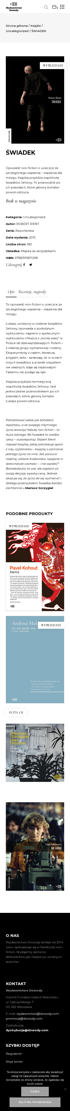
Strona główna (17, 26)
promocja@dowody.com (24, 1018)
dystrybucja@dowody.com (27, 1030)
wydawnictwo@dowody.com (38, 1014)
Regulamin (14, 1053)
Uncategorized (17, 31)
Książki (36, 26)
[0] (54, 7)
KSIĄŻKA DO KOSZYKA (35, 772)
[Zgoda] (65, 1089)
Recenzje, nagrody (32, 291)
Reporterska (24, 230)
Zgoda (35, 1091)
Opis (11, 291)
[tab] (11, 292)
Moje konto (14, 1061)
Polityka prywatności (35, 1102)
